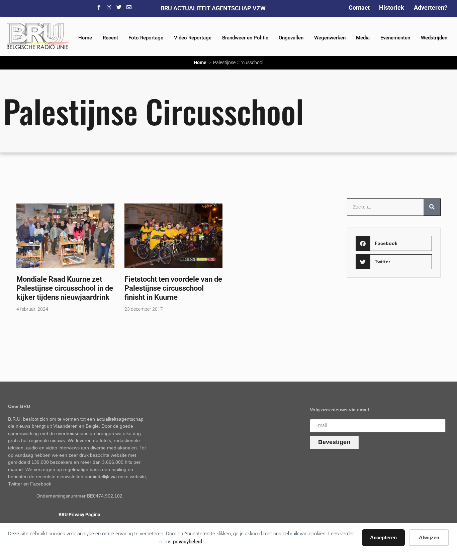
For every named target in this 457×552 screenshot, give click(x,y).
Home (85, 38)
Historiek (391, 7)
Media (363, 38)
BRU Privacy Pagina (79, 515)
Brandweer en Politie (245, 38)
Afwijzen (429, 537)
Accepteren (383, 537)
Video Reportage (192, 38)
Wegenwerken (330, 38)
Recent (110, 38)
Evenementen (395, 38)
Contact (359, 7)
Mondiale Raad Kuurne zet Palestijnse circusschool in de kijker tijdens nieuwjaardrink (64, 288)
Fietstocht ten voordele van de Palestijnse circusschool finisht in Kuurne (173, 288)
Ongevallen (291, 38)
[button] (394, 243)
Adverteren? (430, 7)
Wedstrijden (434, 38)
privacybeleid (187, 542)
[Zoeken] (432, 207)
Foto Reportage (145, 38)
